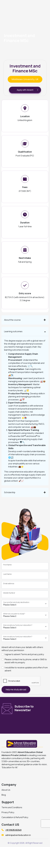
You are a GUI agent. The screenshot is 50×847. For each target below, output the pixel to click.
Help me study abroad (16, 689)
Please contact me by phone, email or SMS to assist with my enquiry (26, 661)
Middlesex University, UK (25, 79)
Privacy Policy (8, 812)
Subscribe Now (32, 722)
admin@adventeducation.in (18, 835)
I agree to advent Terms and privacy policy (24, 654)
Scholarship (9, 492)
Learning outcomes (13, 331)
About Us (6, 789)
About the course (12, 319)
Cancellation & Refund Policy (15, 817)
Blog (4, 794)
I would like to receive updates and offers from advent (26, 669)
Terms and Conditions (12, 807)
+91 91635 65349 (13, 830)
